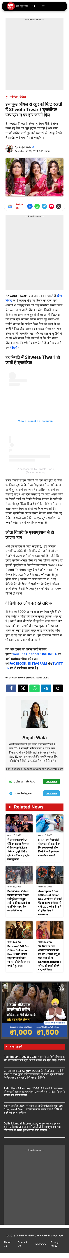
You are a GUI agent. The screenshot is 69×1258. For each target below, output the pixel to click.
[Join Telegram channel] (44, 206)
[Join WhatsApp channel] (37, 206)
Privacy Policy (54, 1244)
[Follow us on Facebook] (30, 206)
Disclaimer (41, 1244)
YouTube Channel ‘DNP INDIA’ (34, 654)
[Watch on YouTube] (51, 206)
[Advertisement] (34, 55)
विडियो (23, 97)
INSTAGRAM (37, 663)
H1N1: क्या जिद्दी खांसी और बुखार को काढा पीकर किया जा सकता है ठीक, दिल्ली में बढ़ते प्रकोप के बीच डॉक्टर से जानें (49, 847)
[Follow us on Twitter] (58, 206)
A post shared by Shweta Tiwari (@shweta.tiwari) (35, 470)
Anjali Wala (25, 147)
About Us (7, 1244)
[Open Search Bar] (34, 6)
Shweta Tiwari (17, 677)
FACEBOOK (17, 663)
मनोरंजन (14, 97)
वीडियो (14, 347)
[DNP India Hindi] (17, 6)
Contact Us (22, 1244)
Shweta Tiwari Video (37, 677)
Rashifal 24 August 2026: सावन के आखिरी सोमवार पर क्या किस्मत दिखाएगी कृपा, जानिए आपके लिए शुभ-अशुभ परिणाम (34, 1058)
